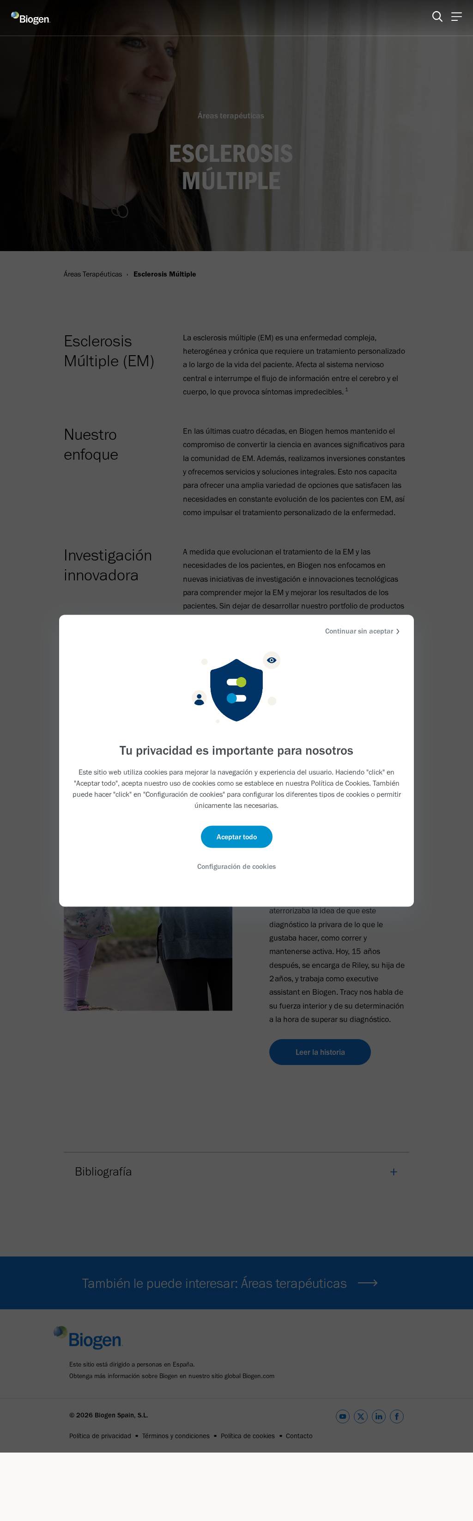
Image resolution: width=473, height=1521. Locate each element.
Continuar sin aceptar (359, 630)
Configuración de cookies (236, 866)
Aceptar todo (237, 836)
